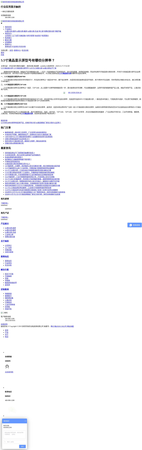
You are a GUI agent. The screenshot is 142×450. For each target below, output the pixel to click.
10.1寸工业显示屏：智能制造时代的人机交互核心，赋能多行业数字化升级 (32, 181)
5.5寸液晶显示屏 (7, 68)
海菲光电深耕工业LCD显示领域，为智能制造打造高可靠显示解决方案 (31, 183)
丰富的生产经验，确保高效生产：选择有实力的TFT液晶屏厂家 (28, 134)
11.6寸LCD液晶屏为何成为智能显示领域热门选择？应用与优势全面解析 (31, 190)
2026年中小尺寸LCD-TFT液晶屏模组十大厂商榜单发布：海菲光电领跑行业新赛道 (35, 192)
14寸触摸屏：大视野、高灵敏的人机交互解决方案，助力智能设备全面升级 (32, 166)
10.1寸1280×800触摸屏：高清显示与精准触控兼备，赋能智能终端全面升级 (32, 179)
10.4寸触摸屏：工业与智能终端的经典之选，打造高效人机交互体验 (29, 177)
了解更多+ (4, 203)
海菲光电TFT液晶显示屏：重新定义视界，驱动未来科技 (25, 141)
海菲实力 (8, 33)
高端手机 (8, 309)
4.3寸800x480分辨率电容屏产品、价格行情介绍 (18, 123)
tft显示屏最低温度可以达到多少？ (17, 139)
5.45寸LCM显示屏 (35, 68)
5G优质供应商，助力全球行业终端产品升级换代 (22, 155)
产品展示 (8, 29)
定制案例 (8, 42)
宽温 (6, 278)
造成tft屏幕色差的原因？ (14, 157)
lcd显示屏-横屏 (21, 31)
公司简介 (8, 35)
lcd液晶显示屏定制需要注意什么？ (17, 164)
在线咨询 (4, 324)
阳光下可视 (9, 274)
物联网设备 (9, 298)
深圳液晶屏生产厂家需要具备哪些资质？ (20, 153)
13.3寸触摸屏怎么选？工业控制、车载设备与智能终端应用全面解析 (29, 168)
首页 (11, 50)
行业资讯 (15, 46)
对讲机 (7, 307)
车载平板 (57, 31)
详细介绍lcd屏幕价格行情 (14, 143)
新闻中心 (8, 44)
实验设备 (22, 35)
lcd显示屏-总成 (32, 31)
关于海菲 (5, 241)
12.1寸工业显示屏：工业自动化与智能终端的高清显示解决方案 (28, 170)
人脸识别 (8, 300)
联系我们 (45, 35)
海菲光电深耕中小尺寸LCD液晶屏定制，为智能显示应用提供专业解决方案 (32, 185)
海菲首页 (8, 27)
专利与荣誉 (30, 35)
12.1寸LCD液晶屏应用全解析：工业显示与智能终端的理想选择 (28, 188)
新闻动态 (8, 46)
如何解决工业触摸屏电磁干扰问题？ (18, 159)
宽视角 (7, 280)
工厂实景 (15, 35)
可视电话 (8, 302)
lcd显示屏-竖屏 (10, 31)
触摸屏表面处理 (11, 283)
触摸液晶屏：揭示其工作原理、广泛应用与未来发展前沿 (26, 132)
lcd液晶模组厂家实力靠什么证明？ (48, 123)
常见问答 (22, 46)
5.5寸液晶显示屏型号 (21, 68)
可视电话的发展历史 (12, 161)
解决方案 (8, 40)
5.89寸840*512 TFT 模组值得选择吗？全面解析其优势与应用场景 (28, 137)
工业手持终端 (10, 304)
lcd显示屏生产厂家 (49, 68)
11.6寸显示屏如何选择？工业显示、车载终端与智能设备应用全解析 (29, 172)
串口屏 (41, 31)
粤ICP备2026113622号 (59, 326)
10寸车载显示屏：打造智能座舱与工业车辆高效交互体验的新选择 (29, 175)
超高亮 (7, 285)
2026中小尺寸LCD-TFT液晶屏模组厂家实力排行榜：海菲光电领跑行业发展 (32, 194)
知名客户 (38, 35)
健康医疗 (8, 296)
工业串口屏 (9, 234)
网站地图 (70, 326)
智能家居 (8, 293)
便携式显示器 (49, 31)
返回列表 (4, 120)
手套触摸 (8, 276)
